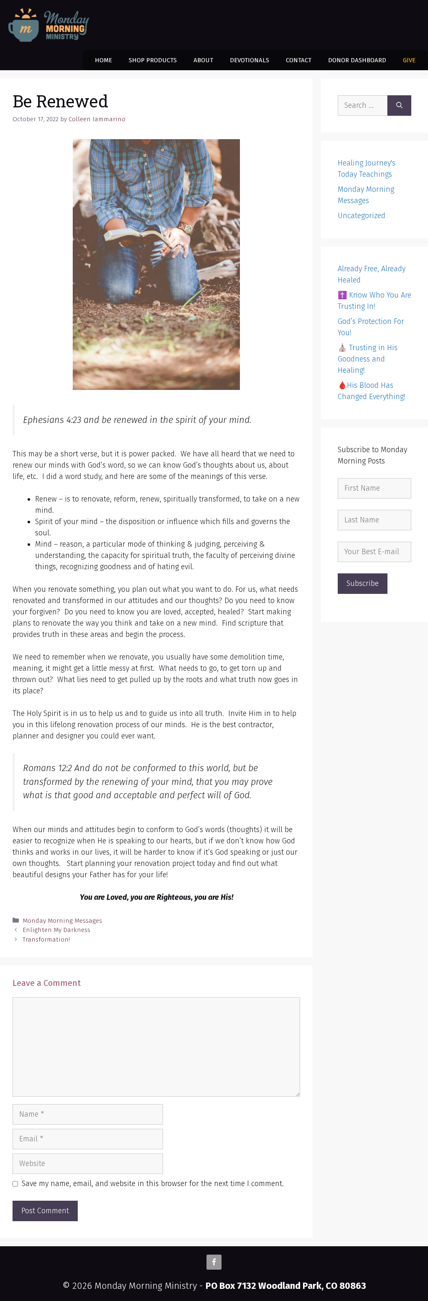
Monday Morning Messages (62, 920)
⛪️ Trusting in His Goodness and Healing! (367, 359)
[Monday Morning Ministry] (50, 25)
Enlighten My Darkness (56, 930)
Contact (298, 60)
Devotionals (249, 60)
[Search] (399, 105)
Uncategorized (361, 215)
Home (103, 60)
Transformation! (46, 939)
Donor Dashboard (357, 60)
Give (409, 60)
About (203, 60)
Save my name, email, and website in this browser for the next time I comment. (153, 1183)
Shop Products (153, 60)
